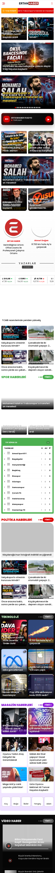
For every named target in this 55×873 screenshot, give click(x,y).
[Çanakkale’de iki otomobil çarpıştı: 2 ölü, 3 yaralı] (41, 333)
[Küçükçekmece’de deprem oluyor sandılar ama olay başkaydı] (41, 357)
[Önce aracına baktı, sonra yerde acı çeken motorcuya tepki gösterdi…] (14, 357)
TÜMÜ (27, 267)
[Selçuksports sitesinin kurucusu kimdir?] (14, 333)
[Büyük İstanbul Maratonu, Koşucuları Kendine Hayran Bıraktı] (11, 865)
